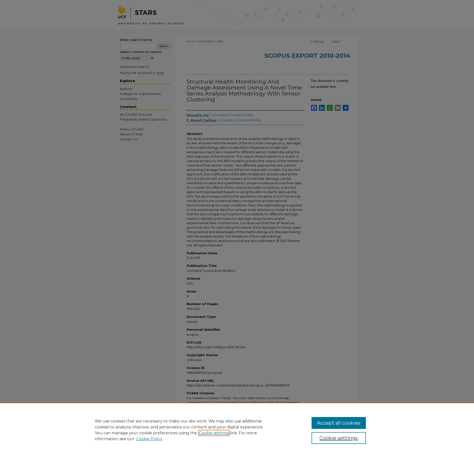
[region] (237, 430)
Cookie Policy (149, 439)
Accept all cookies (338, 423)
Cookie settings (214, 433)
